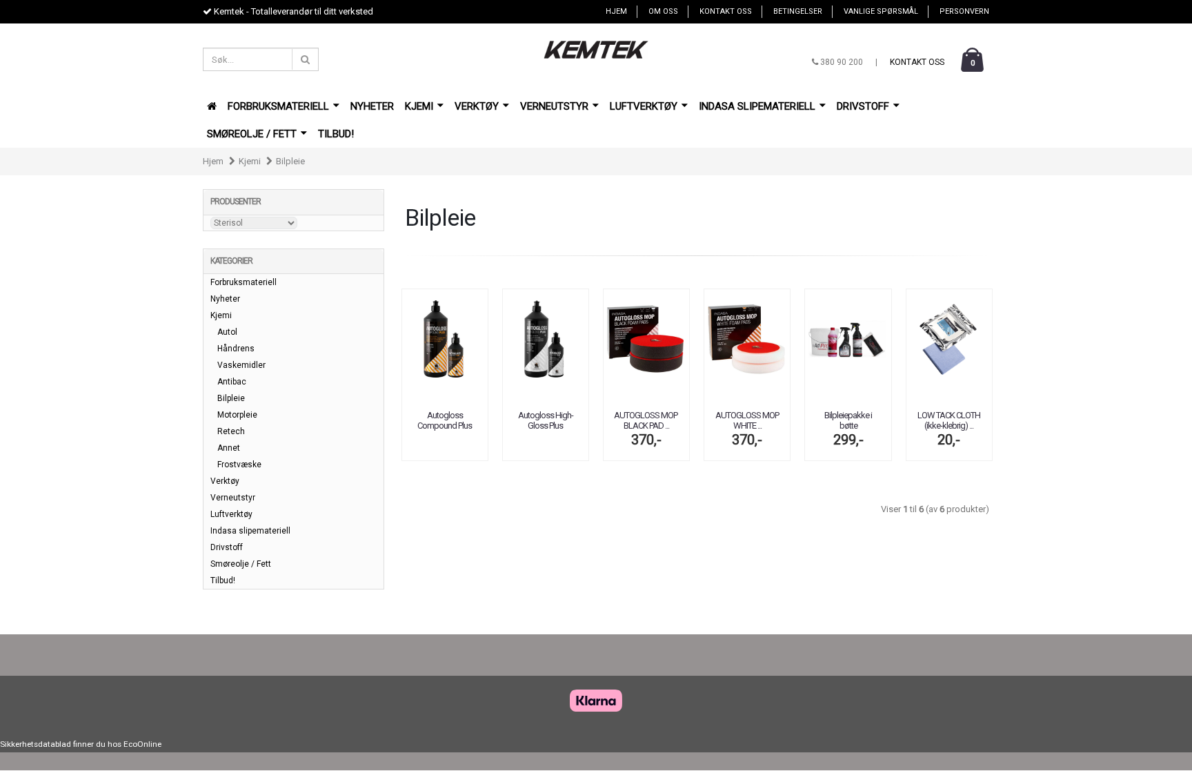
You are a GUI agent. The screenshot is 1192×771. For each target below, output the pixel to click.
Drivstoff (864, 106)
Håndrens (236, 348)
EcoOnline (142, 744)
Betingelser (797, 11)
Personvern (964, 11)
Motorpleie (237, 415)
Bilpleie (290, 161)
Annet (228, 448)
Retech (231, 431)
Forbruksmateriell (280, 106)
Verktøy (478, 106)
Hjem (616, 11)
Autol (227, 332)
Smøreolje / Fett (253, 134)
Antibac (231, 382)
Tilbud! (336, 134)
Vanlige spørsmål (881, 11)
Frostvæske (239, 464)
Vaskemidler (241, 365)
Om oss (663, 11)
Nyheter (372, 106)
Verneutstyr (555, 106)
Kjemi (420, 106)
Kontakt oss (725, 11)
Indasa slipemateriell (758, 106)
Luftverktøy (645, 106)
